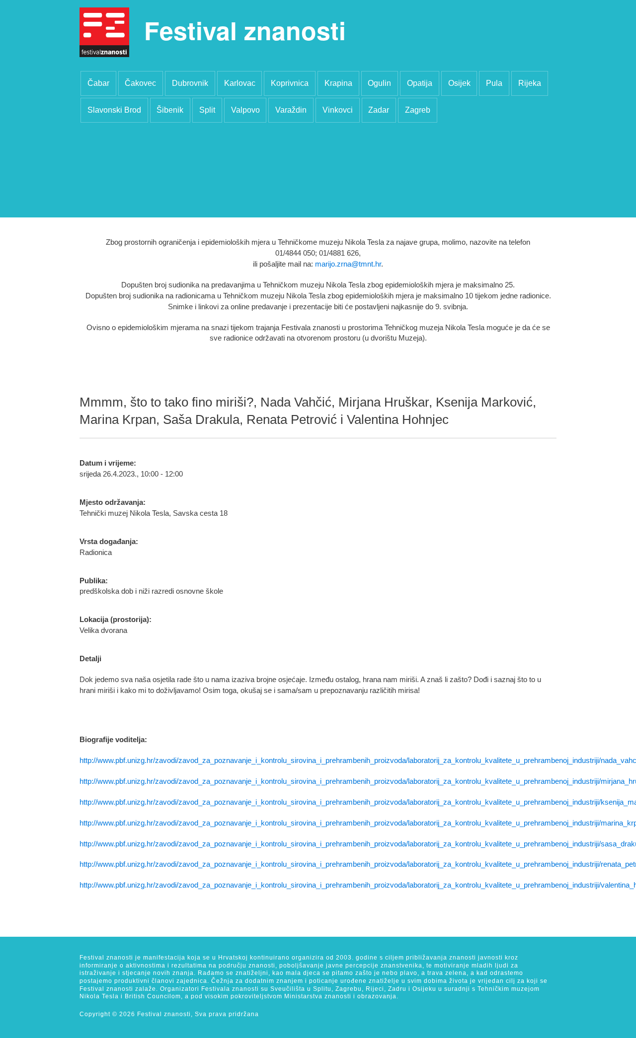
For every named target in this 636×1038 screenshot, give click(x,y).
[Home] (104, 32)
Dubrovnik (190, 83)
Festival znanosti (245, 30)
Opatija (419, 83)
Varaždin (291, 110)
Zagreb (417, 110)
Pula (494, 83)
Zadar (378, 110)
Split (207, 110)
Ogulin (379, 83)
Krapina (338, 83)
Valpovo (245, 110)
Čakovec (140, 83)
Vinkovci (337, 110)
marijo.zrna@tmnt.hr (348, 264)
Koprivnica (290, 83)
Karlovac (239, 83)
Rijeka (529, 83)
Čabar (98, 83)
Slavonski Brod (114, 110)
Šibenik (170, 110)
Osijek (459, 83)
